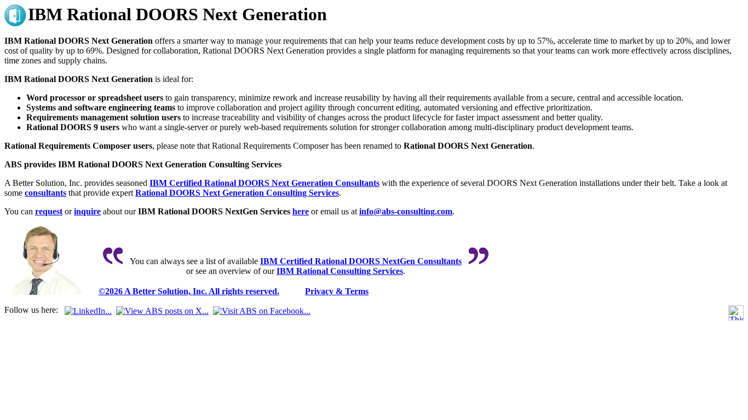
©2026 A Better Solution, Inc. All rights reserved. (189, 291)
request (48, 211)
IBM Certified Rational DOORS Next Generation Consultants (264, 183)
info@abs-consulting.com (405, 211)
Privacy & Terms (337, 291)
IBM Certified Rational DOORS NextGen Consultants (361, 261)
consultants (45, 192)
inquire (87, 211)
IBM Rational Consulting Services (340, 271)
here (300, 211)
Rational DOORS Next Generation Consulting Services (237, 192)
